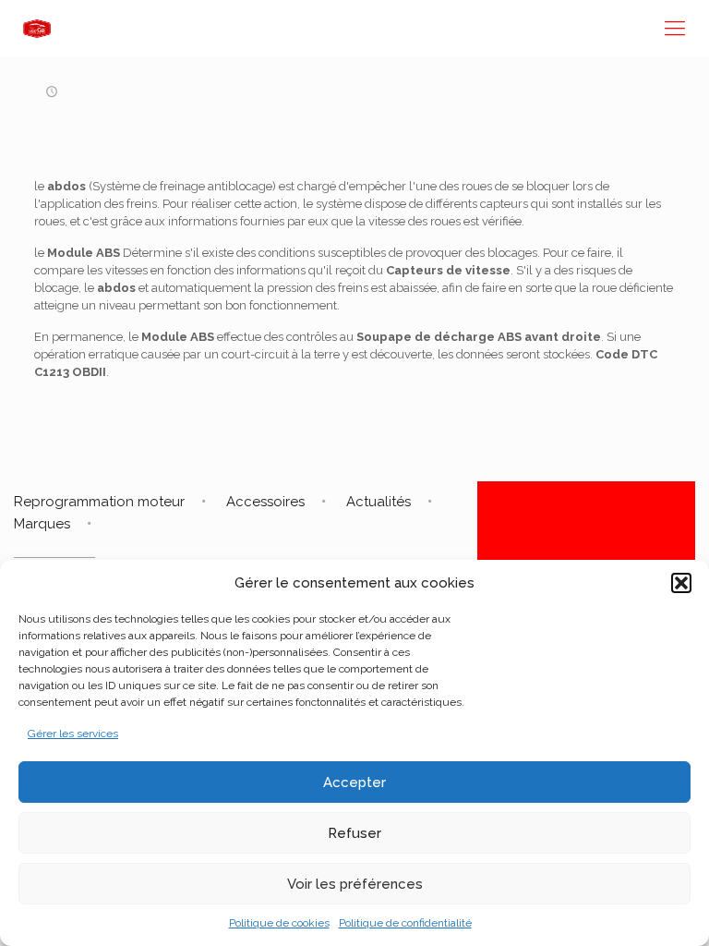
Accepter (354, 782)
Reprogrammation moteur (99, 501)
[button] (681, 583)
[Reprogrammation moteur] (36, 27)
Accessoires (265, 501)
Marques (42, 523)
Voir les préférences (355, 884)
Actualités (378, 501)
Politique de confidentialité (405, 922)
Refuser (354, 833)
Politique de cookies (279, 922)
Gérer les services (73, 733)
